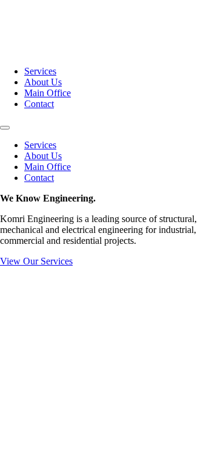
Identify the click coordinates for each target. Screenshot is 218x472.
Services (40, 71)
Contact (39, 104)
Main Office (47, 93)
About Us (43, 82)
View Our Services (36, 261)
